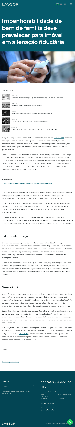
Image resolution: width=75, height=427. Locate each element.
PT (57, 4)
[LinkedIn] (52, 409)
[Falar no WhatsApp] (70, 422)
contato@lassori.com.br (56, 384)
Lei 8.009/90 (59, 138)
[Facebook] (47, 409)
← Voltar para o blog (10, 362)
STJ (9, 350)
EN (61, 4)
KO (64, 4)
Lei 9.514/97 (23, 334)
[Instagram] (42, 409)
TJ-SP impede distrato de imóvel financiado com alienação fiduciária (27, 183)
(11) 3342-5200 (47, 403)
